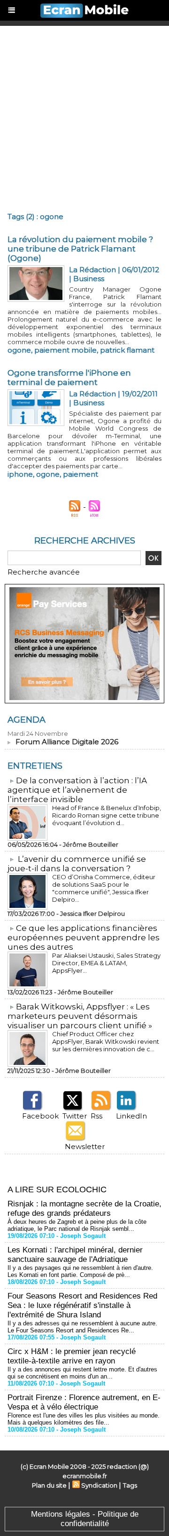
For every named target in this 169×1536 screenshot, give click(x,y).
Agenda (27, 720)
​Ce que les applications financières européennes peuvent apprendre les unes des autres (84, 937)
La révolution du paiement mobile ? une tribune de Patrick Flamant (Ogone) (80, 249)
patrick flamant (127, 350)
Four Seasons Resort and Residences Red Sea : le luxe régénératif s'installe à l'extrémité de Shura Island (82, 1305)
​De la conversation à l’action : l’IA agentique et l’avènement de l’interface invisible (77, 790)
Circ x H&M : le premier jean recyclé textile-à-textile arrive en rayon (72, 1356)
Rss (96, 1115)
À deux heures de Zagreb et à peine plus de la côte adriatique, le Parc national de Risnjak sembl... (77, 1225)
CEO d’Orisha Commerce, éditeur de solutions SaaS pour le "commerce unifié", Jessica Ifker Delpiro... (103, 888)
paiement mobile (65, 350)
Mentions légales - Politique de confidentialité (84, 1519)
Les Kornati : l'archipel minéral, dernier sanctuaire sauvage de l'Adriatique (75, 1254)
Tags (130, 1485)
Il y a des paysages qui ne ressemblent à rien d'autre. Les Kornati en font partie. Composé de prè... (80, 1271)
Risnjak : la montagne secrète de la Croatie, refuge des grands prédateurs (84, 1208)
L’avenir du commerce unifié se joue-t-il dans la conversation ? (77, 863)
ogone (19, 350)
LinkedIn (131, 1115)
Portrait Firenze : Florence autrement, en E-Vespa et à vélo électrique (84, 1402)
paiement (80, 474)
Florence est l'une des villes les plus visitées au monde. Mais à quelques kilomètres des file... (84, 1419)
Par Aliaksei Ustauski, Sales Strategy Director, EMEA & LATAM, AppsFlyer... (106, 963)
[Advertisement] (84, 115)
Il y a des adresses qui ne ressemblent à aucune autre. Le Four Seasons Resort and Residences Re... (82, 1327)
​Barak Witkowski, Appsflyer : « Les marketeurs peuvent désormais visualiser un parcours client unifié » (80, 1016)
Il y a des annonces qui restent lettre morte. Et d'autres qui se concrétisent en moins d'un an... (82, 1373)
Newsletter (85, 1146)
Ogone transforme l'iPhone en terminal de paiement (69, 377)
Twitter (74, 1115)
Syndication (99, 1485)
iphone (20, 474)
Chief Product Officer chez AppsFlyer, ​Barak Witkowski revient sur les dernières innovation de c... (105, 1041)
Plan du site (49, 1485)
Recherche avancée (44, 571)
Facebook (40, 1115)
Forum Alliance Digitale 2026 (66, 741)
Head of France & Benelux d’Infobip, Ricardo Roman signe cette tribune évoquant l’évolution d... (106, 815)
